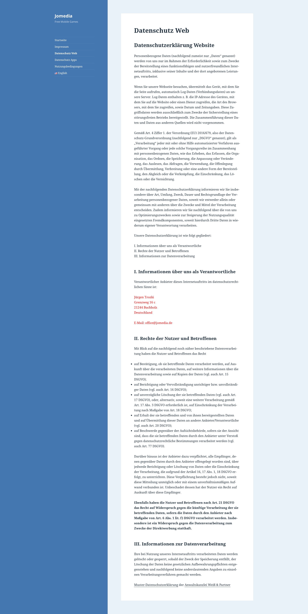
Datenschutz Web (66, 53)
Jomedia (63, 16)
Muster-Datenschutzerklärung (156, 585)
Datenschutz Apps (66, 60)
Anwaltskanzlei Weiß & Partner (207, 585)
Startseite (61, 40)
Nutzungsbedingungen (68, 66)
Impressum (62, 46)
